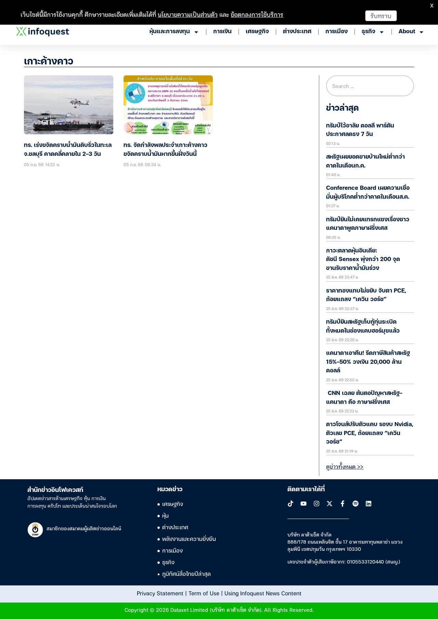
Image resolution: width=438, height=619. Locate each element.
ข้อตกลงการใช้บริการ (257, 14)
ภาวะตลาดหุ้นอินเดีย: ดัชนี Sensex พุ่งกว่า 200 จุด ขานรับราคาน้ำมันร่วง (363, 259)
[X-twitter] (329, 503)
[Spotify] (355, 503)
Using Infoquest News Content (262, 593)
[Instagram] (316, 503)
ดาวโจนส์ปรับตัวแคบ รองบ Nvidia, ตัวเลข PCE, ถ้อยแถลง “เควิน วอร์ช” (369, 433)
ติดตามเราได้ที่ (306, 489)
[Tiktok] (290, 503)
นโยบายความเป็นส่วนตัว (188, 14)
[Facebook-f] (342, 503)
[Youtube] (303, 503)
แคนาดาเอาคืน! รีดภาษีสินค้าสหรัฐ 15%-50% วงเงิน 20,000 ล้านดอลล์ (368, 362)
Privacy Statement (160, 593)
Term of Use (204, 593)
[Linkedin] (368, 503)
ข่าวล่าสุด (342, 108)
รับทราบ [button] (381, 16)
